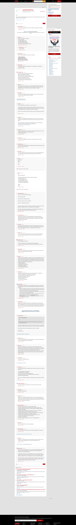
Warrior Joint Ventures (51, 71)
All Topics (50, 59)
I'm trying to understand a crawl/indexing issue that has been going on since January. (31, 489)
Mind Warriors (50, 69)
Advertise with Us (43, 7)
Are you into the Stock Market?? (22, 485)
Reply (44, 23)
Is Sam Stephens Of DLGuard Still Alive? (23, 469)
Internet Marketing (24, 475)
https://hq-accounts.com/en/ (20, 444)
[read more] (23, 472)
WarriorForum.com (51, 12)
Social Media (50, 65)
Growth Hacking (51, 64)
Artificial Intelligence (51, 60)
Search (44, 1)
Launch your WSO (54, 15)
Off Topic (26, 470)
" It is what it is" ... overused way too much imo (24, 479)
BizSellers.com (26, 31)
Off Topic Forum (51, 72)
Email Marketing (51, 63)
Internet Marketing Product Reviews (53, 68)
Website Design (51, 70)
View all (59, 57)
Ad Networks (50, 62)
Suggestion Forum (51, 74)
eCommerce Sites (51, 67)
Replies (18, 473)
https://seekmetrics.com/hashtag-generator (24, 124)
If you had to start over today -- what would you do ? (25, 474)
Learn (30, 1)
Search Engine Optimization (52, 61)
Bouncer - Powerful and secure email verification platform (54, 47)
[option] (54, 43)
